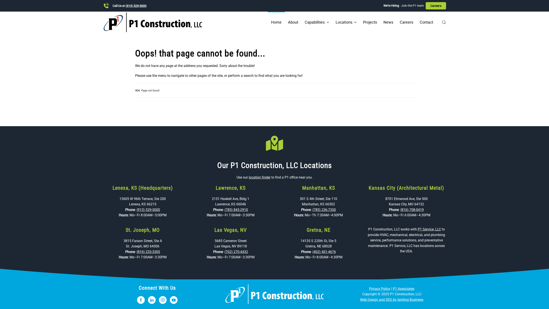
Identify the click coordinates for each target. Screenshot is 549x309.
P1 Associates (403, 289)
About (293, 22)
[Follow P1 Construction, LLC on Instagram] (163, 300)
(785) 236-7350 (324, 210)
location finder (259, 177)
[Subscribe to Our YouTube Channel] (174, 300)
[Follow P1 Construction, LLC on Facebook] (141, 300)
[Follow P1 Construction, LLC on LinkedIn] (152, 300)
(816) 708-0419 (412, 210)
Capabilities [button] (315, 22)
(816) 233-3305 (148, 252)
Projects (370, 22)
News (388, 22)
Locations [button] (344, 22)
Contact (426, 22)
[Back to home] (153, 22)
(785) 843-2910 (236, 210)
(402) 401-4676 (324, 252)
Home (276, 22)
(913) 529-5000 (136, 6)
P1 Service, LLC (429, 229)
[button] (444, 22)
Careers (436, 6)
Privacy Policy (379, 289)
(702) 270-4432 (236, 252)
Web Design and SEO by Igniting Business (391, 300)
